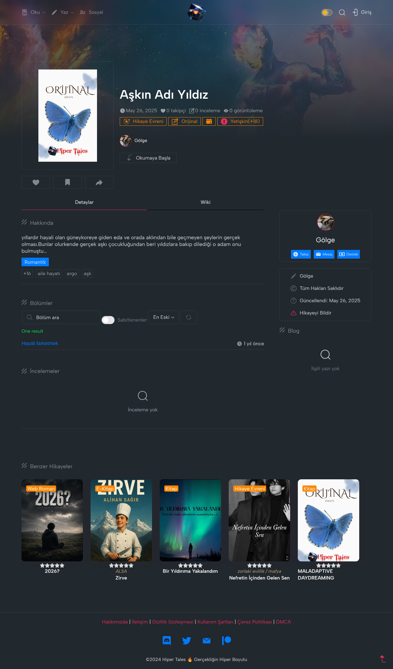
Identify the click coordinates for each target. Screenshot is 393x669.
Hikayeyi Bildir (315, 313)
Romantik (35, 262)
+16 (27, 273)
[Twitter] (186, 640)
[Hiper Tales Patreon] (226, 640)
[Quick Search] (342, 12)
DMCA (283, 622)
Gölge (140, 140)
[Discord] (167, 640)
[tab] (84, 202)
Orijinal (189, 121)
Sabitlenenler (132, 320)
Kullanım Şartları (215, 622)
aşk (87, 273)
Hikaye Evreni (148, 121)
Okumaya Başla (153, 158)
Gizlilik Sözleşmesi (172, 622)
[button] (35, 182)
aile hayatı (49, 273)
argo (72, 273)
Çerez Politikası (254, 622)
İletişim (140, 622)
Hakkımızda (115, 622)
